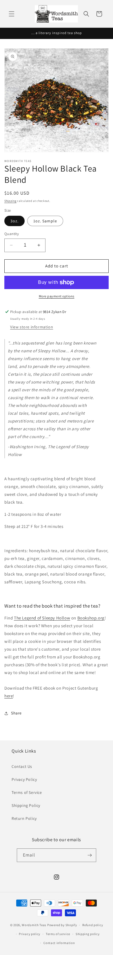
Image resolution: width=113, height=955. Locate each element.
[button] (11, 14)
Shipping (10, 201)
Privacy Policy (24, 779)
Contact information (59, 943)
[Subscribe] (89, 855)
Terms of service (58, 934)
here (8, 696)
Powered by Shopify (62, 925)
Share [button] (16, 713)
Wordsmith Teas (34, 925)
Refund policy (92, 925)
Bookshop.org (91, 618)
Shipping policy (88, 934)
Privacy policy (29, 934)
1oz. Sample (45, 221)
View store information (31, 326)
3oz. (14, 221)
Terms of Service (27, 792)
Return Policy (24, 818)
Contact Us (22, 766)
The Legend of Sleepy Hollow (42, 618)
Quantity (11, 233)
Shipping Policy (26, 805)
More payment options (56, 296)
